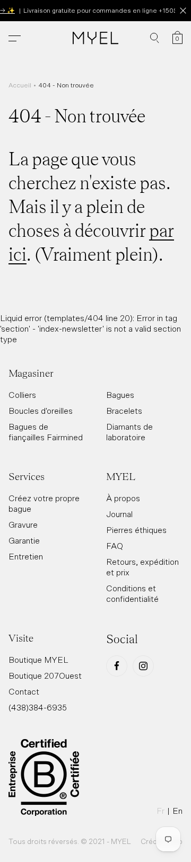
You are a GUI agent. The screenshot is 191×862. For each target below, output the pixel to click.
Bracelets (124, 410)
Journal (119, 514)
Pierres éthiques (136, 530)
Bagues (120, 394)
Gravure (23, 524)
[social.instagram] (143, 666)
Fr (160, 810)
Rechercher (154, 38)
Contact (23, 691)
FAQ (114, 545)
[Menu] (14, 38)
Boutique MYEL (38, 659)
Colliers (22, 394)
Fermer (183, 10)
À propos (123, 498)
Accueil (19, 85)
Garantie (24, 540)
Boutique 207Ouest (45, 675)
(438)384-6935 (37, 707)
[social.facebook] (116, 666)
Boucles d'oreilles (40, 410)
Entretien (25, 556)
